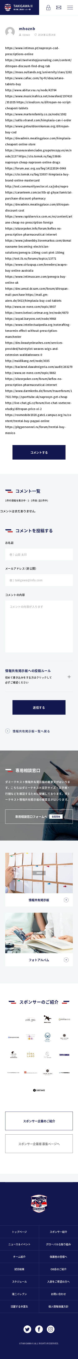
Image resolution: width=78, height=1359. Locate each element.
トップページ (19, 1232)
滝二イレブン (19, 1294)
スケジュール (19, 1281)
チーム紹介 (19, 1256)
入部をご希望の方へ (58, 1281)
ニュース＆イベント (19, 1244)
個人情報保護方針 (58, 1306)
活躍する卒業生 (19, 1306)
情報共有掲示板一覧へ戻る (31, 731)
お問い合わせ (58, 1294)
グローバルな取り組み (58, 1244)
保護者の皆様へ (58, 1256)
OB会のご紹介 (59, 1269)
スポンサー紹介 (58, 1232)
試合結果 (19, 1269)
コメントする (39, 452)
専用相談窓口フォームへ (37, 816)
